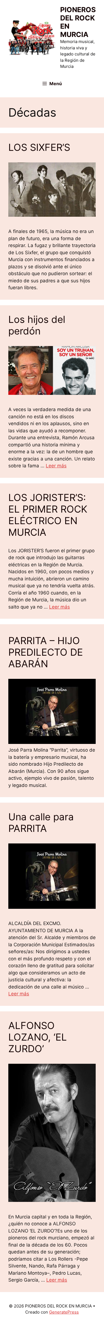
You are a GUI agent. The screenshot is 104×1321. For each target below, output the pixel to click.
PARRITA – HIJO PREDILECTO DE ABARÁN (45, 652)
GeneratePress (64, 1312)
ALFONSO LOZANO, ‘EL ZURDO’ (37, 1037)
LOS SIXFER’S (39, 147)
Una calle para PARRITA (41, 822)
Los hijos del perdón (36, 325)
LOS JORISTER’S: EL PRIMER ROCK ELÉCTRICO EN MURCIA (47, 515)
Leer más (56, 465)
